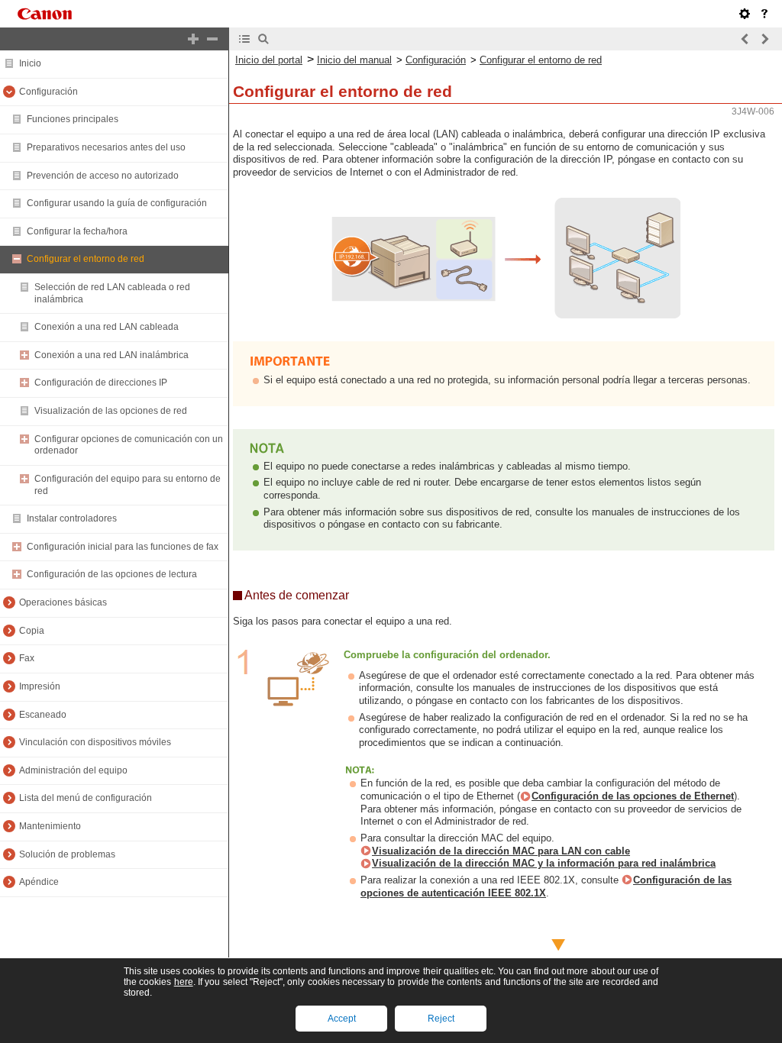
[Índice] (244, 39)
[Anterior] (745, 39)
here (183, 982)
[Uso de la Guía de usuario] (764, 13)
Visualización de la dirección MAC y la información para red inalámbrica (544, 863)
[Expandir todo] (193, 39)
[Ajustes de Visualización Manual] (744, 13)
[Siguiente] (764, 39)
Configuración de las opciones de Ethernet (633, 796)
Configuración (436, 60)
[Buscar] (263, 39)
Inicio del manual (354, 60)
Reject (441, 1018)
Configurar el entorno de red (541, 60)
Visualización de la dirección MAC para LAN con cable (501, 851)
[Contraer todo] (212, 39)
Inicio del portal (268, 60)
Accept (342, 1018)
